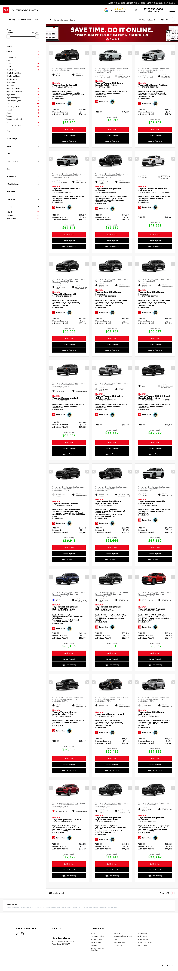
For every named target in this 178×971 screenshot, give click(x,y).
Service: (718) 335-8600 (135, 3)
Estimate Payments (69, 135)
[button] (87, 53)
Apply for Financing (69, 141)
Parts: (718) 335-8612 (154, 3)
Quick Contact (69, 129)
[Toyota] (6, 10)
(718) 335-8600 (153, 9)
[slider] (8, 36)
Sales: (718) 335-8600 (116, 3)
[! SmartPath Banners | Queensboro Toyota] (112, 33)
